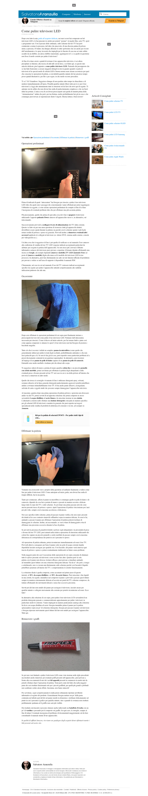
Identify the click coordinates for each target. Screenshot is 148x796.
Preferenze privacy (113, 789)
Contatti (66, 789)
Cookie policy (102, 789)
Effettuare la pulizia (67, 137)
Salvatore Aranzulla (28, 34)
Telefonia (77, 14)
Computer (66, 14)
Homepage (25, 789)
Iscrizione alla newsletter (55, 789)
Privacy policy (92, 789)
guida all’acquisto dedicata (47, 38)
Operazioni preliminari (41, 137)
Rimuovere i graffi (82, 137)
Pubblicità (73, 789)
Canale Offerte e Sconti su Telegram (40, 21)
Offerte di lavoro (82, 789)
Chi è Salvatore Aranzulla (38, 789)
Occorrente (55, 137)
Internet (87, 14)
